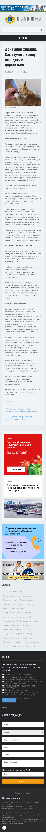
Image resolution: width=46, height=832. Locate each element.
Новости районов (24, 625)
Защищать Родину (17, 608)
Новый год (7, 629)
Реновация (7, 642)
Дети (34, 604)
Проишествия (27, 638)
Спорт (5, 646)
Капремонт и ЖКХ (10, 621)
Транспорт (30, 646)
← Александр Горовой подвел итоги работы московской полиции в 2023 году (23, 410)
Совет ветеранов (32, 642)
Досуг (5, 608)
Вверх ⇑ (29, 793)
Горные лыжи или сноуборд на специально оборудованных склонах (20, 678)
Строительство (17, 646)
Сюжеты (6, 584)
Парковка (20, 634)
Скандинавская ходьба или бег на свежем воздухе (19, 687)
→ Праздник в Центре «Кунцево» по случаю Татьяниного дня (21, 417)
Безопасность (29, 596)
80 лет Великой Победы (13, 592)
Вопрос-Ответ (22, 71)
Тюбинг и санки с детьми (16, 690)
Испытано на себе (24, 617)
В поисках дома (26, 600)
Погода (30, 634)
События (18, 642)
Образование (19, 629)
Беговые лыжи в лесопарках (17, 674)
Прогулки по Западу (11, 638)
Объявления (33, 629)
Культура (24, 621)
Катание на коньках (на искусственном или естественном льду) (22, 682)
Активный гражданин (11, 596)
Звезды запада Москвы (12, 613)
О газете (18, 793)
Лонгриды (34, 621)
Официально (8, 634)
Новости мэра (9, 625)
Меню (23, 38)
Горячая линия (24, 604)
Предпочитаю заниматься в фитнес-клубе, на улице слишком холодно (20, 693)
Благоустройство (10, 600)
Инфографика (9, 617)
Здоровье (29, 613)
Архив (4, 707)
